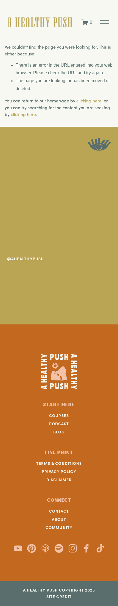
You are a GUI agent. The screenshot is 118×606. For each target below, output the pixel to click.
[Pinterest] (31, 548)
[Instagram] (72, 548)
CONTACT (59, 511)
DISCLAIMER (59, 479)
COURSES (59, 415)
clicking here (89, 101)
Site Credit (59, 596)
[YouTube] (17, 548)
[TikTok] (100, 548)
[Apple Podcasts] (45, 548)
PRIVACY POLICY (59, 471)
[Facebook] (86, 548)
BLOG (59, 431)
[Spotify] (59, 548)
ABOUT (59, 519)
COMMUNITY (59, 527)
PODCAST (59, 423)
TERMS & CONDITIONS (59, 463)
